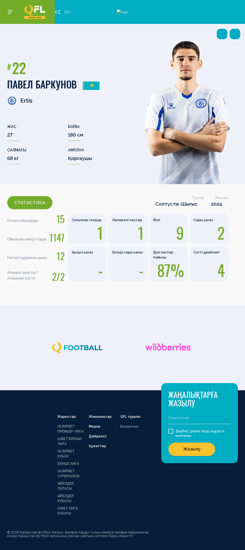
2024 (216, 204)
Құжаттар (97, 446)
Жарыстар (66, 416)
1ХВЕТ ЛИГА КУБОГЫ (67, 510)
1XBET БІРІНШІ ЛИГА (69, 441)
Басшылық (129, 426)
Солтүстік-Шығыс (176, 204)
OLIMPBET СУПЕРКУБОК (68, 473)
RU (67, 12)
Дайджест (98, 436)
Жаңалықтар (100, 416)
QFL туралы (130, 416)
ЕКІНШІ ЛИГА (68, 464)
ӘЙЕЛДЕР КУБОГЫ (65, 498)
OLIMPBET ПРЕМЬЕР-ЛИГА (70, 428)
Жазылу (191, 448)
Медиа (94, 426)
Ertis (26, 100)
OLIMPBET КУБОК (66, 453)
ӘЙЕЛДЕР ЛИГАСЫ (65, 486)
